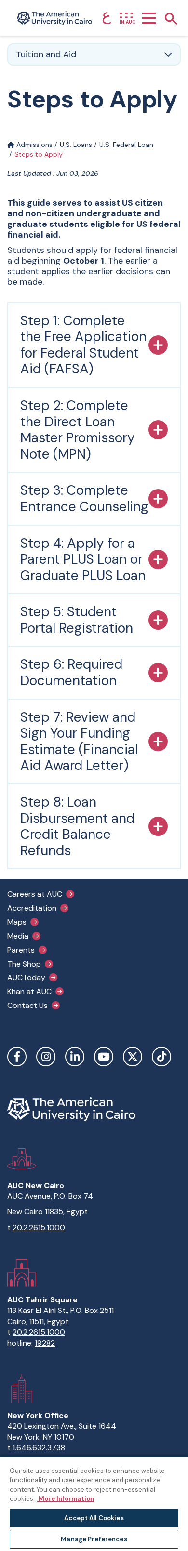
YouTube (103, 1056)
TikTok (161, 1056)
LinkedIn (74, 1056)
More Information (65, 1499)
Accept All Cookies (93, 1518)
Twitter (132, 1056)
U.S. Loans (76, 144)
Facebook (17, 1056)
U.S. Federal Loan (126, 144)
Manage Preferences (94, 1539)
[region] (94, 1503)
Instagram (45, 1056)
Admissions (33, 144)
